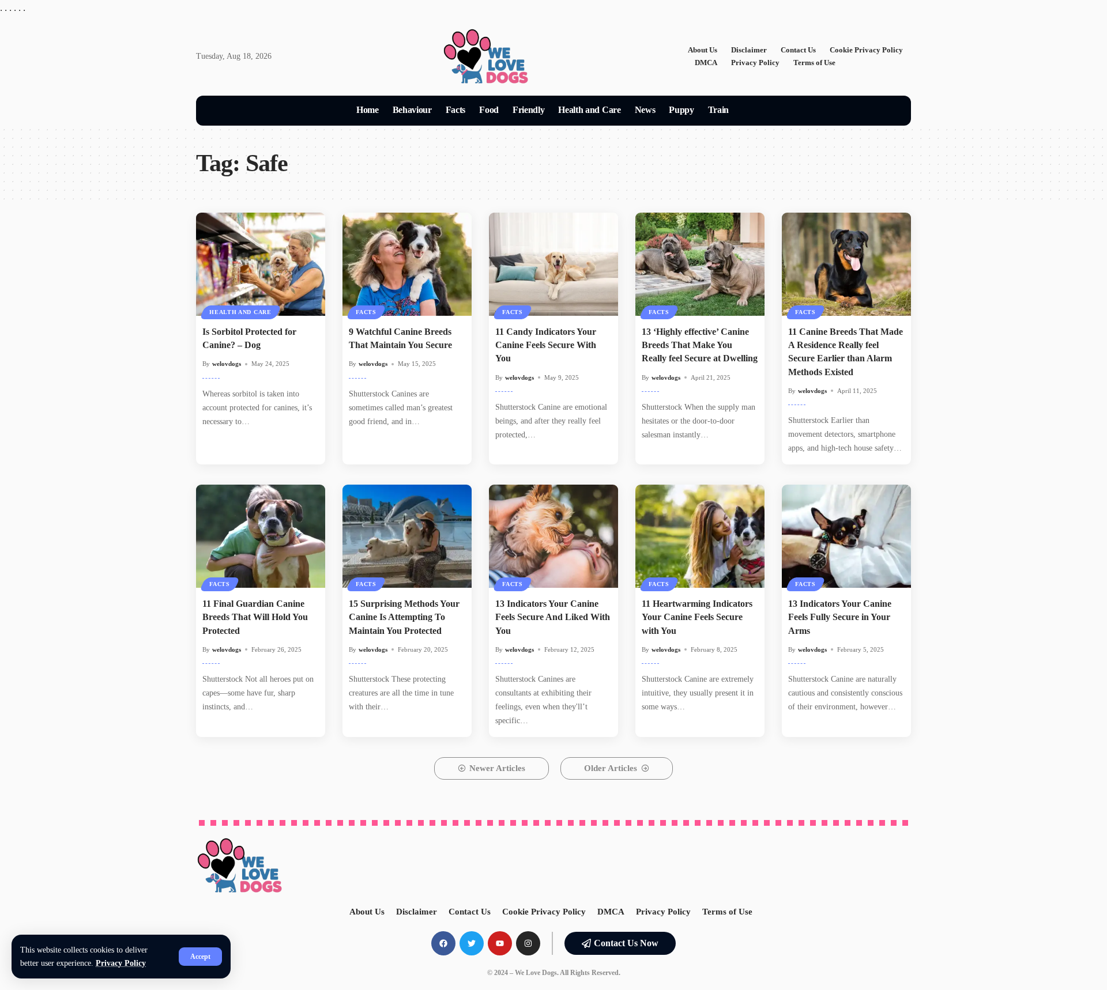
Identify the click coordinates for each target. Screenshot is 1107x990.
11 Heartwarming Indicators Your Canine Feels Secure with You (697, 617)
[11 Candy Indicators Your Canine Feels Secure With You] (553, 264)
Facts (366, 312)
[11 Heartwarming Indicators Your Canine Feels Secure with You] (700, 536)
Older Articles (610, 768)
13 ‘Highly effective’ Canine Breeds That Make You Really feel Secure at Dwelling (700, 345)
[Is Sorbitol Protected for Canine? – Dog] (260, 264)
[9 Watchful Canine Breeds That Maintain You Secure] (407, 264)
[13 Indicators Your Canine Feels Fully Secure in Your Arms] (846, 536)
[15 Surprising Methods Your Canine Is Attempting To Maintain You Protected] (407, 536)
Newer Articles (497, 768)
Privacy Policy (121, 963)
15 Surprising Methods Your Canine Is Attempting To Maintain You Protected (404, 617)
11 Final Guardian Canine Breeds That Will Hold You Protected (255, 617)
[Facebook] (443, 943)
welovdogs (226, 363)
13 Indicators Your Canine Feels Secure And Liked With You (552, 617)
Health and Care (240, 312)
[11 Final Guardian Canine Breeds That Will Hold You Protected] (260, 536)
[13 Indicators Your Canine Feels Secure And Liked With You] (553, 536)
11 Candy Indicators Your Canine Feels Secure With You (545, 345)
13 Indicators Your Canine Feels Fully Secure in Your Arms (839, 617)
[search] (749, 111)
